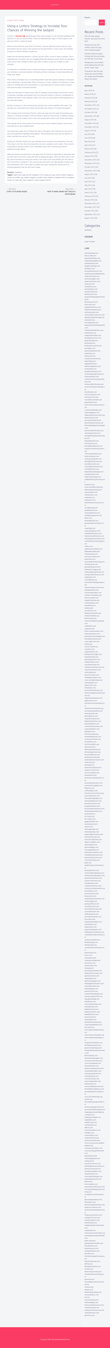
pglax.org (88, 862)
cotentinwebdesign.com (93, 410)
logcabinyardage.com (92, 999)
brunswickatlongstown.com (94, 808)
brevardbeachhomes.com (93, 446)
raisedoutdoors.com (92, 474)
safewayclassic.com (92, 312)
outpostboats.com (91, 652)
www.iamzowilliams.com (93, 1148)
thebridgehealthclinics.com (94, 983)
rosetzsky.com (90, 762)
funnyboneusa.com (91, 883)
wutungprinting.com (92, 850)
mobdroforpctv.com (92, 662)
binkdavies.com (90, 731)
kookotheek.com (90, 369)
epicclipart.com (90, 348)
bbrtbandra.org (90, 343)
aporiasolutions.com (92, 976)
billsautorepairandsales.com (95, 1205)
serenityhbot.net (90, 1019)
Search (87, 17)
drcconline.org (90, 919)
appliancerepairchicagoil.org (94, 317)
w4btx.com (89, 546)
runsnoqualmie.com (92, 1076)
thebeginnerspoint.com (93, 677)
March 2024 (89, 149)
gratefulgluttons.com (92, 659)
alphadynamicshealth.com (94, 1243)
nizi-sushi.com (90, 816)
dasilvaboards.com (91, 713)
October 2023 (90, 167)
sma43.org (88, 1099)
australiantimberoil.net (93, 420)
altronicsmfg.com (91, 292)
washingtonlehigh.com (93, 1117)
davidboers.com (90, 1001)
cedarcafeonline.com (92, 276)
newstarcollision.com (92, 556)
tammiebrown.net (91, 824)
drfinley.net (89, 1264)
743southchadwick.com (93, 454)
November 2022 (90, 207)
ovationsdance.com (92, 603)
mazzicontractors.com (93, 1163)
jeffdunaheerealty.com (93, 1045)
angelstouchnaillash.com (93, 549)
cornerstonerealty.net (92, 1140)
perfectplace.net (91, 618)
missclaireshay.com (91, 253)
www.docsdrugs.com (92, 1079)
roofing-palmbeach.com (93, 459)
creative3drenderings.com (94, 994)
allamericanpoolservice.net (94, 587)
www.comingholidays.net (93, 680)
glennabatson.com (91, 716)
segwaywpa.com (90, 978)
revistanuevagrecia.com (93, 767)
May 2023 (88, 185)
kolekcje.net (89, 608)
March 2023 (89, 192)
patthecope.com (90, 952)
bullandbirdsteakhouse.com (94, 1089)
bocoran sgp (20, 36)
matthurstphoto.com (92, 1220)
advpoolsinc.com (91, 927)
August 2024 (89, 130)
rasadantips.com (90, 286)
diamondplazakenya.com (93, 1199)
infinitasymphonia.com (93, 749)
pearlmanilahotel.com (92, 351)
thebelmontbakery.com (93, 310)
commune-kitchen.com (93, 739)
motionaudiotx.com (92, 1295)
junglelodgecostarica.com (94, 834)
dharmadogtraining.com (93, 1292)
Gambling (18, 172)
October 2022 (90, 211)
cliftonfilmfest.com (92, 469)
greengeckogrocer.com (93, 567)
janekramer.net (90, 814)
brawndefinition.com (92, 724)
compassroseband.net (92, 960)
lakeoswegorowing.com (93, 1271)
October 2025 (90, 112)
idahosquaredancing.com (93, 490)
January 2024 (89, 156)
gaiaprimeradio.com (91, 821)
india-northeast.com (92, 456)
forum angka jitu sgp (47, 175)
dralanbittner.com (91, 510)
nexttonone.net (90, 1017)
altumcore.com (90, 963)
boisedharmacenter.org (93, 639)
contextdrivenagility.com (93, 785)
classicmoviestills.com (93, 670)
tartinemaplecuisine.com (93, 811)
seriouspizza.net (90, 958)
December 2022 (90, 203)
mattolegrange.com (92, 832)
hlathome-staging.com (93, 569)
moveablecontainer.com (93, 400)
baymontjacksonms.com (93, 857)
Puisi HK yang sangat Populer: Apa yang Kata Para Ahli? (95, 38)
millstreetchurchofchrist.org (95, 1233)
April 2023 (88, 189)
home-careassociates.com (94, 631)
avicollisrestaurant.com (93, 916)
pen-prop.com (89, 1027)
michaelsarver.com (91, 564)
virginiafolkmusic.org (92, 600)
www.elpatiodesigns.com (93, 1176)
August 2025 (89, 120)
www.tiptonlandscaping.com (95, 1109)
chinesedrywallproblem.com (95, 875)
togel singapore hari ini (43, 180)
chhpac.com (89, 1289)
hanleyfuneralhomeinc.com (94, 536)
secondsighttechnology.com (95, 562)
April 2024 (88, 145)
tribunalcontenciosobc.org (94, 708)
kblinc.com (88, 518)
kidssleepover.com (91, 302)
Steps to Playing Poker (17, 190)
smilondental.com (91, 554)
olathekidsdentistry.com (93, 533)
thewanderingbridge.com (93, 798)
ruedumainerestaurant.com (94, 760)
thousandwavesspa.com (93, 909)
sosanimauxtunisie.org (92, 358)
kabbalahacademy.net (92, 551)
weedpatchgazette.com (93, 515)
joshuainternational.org (93, 1022)
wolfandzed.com (91, 1125)
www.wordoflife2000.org (94, 487)
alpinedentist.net (91, 364)
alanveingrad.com (91, 844)
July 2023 (88, 178)
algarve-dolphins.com (92, 842)
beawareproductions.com (94, 783)
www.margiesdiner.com (93, 1081)
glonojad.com (89, 765)
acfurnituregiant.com (92, 279)
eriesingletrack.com (91, 520)
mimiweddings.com (91, 1302)
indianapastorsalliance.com (94, 932)
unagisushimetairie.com (93, 335)
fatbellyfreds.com (91, 1174)
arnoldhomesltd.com (92, 464)
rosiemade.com (90, 528)
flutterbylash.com (91, 1246)
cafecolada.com (90, 672)
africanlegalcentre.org (92, 752)
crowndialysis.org (91, 580)
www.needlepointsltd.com (94, 1086)
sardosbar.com (90, 497)
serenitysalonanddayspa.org (94, 274)
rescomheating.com (92, 1300)
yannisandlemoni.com (92, 513)
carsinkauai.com (90, 1230)
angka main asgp (19, 175)
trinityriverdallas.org (92, 616)
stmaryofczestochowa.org (94, 793)
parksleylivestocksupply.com (95, 636)
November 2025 (90, 109)
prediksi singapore (30, 177)
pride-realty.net (90, 1241)
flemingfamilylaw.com (92, 1266)
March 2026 (89, 94)
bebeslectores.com (91, 418)
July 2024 (88, 134)
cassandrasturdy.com (92, 664)
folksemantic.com (91, 495)
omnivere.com (90, 284)
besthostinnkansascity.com (94, 1305)
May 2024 (88, 141)
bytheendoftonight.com (93, 654)
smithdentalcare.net (92, 1307)
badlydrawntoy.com (92, 1009)
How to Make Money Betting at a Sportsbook (61, 191)
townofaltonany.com (92, 860)
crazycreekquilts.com (92, 729)
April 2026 (88, 90)
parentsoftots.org (91, 991)
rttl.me (87, 1297)
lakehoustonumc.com (92, 1012)
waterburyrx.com (91, 924)
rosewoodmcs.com (91, 1135)
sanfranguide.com (91, 682)
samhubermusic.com (92, 1313)
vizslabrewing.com (91, 508)
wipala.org (88, 644)
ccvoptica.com (90, 1115)
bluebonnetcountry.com (93, 346)
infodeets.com (90, 268)
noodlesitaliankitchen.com (94, 330)
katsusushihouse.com (92, 754)
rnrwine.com (89, 1269)
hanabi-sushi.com (91, 1122)
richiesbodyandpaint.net (93, 261)
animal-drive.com (91, 965)
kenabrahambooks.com (93, 736)
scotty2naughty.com (92, 772)
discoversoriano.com (92, 675)
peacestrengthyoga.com (93, 1048)
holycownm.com (90, 896)
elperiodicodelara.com (92, 258)
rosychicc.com (89, 649)
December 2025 (90, 105)
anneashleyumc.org (91, 1066)
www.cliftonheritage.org (93, 1097)
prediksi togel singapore (45, 177)
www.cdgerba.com (91, 1184)
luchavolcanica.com (92, 893)
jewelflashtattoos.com (93, 338)
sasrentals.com (90, 559)
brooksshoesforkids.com (93, 971)
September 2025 (91, 116)
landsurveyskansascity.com (94, 1068)
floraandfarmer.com (92, 441)
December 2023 (90, 160)
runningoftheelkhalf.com (93, 1043)
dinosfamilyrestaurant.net (94, 423)
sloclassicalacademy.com (94, 711)
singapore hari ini (61, 177)
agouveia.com (89, 1279)
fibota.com (88, 1181)
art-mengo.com (90, 819)
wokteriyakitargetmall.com (94, 572)
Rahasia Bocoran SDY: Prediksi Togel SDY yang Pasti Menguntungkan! (93, 47)
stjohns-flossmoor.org (92, 880)
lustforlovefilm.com (92, 744)
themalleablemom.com (93, 801)
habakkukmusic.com (92, 1014)
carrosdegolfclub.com (92, 433)
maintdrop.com (90, 353)
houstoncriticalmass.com (94, 690)
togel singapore (28, 180)
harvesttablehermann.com (94, 430)
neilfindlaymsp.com (91, 914)
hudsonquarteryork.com (93, 1179)
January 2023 (89, 200)
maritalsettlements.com (93, 852)
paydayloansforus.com (93, 307)
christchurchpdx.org (91, 734)
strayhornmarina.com (92, 718)
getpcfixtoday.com (91, 340)
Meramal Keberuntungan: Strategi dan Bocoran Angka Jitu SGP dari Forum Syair (94, 56)
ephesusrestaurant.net (93, 1169)
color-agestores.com (92, 641)
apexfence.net (90, 1315)
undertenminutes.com (92, 281)
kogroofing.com (90, 361)
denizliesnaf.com (91, 945)
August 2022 (89, 218)
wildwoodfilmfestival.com (94, 384)
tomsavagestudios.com (93, 592)
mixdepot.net (89, 1133)
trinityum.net (89, 1161)
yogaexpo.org (89, 628)
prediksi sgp (19, 177)
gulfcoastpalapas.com (93, 981)
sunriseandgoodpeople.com (94, 873)
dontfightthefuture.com (93, 461)
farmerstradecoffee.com (93, 996)
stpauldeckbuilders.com (93, 1071)
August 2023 (89, 174)
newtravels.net (90, 304)
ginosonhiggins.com (91, 847)
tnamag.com (89, 968)
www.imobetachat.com (93, 1004)
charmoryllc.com (90, 685)
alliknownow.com (91, 700)
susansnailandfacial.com (93, 1025)
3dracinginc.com (90, 688)
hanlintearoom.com (92, 1248)
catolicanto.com (90, 610)
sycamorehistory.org (92, 1138)
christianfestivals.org (92, 837)
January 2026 (89, 101)
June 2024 (88, 138)
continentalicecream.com (94, 726)
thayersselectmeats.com (93, 973)
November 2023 (90, 163)
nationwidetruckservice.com (95, 898)
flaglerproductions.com (93, 721)
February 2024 (90, 152)
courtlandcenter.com (92, 911)
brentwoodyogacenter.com (94, 1107)
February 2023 (90, 196)
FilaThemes (66, 1339)
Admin (22, 20)
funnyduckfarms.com (92, 1251)
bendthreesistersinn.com (93, 878)
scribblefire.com (90, 626)
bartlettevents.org (91, 397)
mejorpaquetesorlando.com (94, 538)
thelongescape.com (92, 829)
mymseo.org (89, 1287)
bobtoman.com (90, 356)
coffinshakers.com (91, 790)
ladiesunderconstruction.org (95, 415)
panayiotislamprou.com (93, 371)
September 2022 (91, 214)
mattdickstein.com (91, 1007)
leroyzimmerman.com (92, 1261)
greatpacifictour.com (92, 904)
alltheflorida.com (91, 1223)
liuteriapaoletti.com (92, 870)
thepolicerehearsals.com (93, 698)
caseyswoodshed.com (92, 940)
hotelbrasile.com (91, 392)
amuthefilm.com (90, 742)
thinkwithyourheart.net (93, 477)
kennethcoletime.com (92, 803)
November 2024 (90, 127)
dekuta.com (89, 1127)
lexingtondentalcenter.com (94, 574)
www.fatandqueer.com (93, 1063)
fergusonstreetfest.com (93, 1215)
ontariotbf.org (90, 320)
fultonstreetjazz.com (92, 394)
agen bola (55, 5)
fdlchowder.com (90, 1084)
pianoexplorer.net (91, 1156)
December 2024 (90, 123)
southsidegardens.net (92, 1158)
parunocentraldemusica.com (95, 1187)
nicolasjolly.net (90, 747)
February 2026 (90, 98)
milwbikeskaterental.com (94, 855)
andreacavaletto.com (92, 634)
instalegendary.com (91, 322)
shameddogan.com (91, 989)
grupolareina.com (91, 402)
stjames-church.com (92, 770)
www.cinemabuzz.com (93, 1130)
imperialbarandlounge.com (94, 472)
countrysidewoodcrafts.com (95, 315)
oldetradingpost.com (92, 412)
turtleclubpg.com (91, 901)
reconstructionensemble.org (95, 888)
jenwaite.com (89, 1253)
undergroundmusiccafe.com (94, 1310)
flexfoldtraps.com (91, 1055)
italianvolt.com (90, 500)
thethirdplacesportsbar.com (94, 1166)
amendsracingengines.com (94, 1058)
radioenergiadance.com (93, 366)
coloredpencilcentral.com (94, 466)
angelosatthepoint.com (93, 929)
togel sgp (18, 180)
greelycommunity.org (92, 757)
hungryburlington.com (92, 806)
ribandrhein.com (90, 605)
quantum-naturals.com (93, 1207)
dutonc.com (89, 826)
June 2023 (88, 181)
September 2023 (91, 171)
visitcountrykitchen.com (93, 839)
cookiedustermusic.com (93, 886)
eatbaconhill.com (91, 294)
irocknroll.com (90, 484)
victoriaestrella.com (92, 906)
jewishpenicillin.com (92, 590)
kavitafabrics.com (91, 891)
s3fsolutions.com (91, 443)
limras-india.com (90, 256)
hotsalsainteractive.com (93, 271)
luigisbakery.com (90, 1120)
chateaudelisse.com (92, 376)
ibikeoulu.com (89, 788)
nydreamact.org (90, 333)
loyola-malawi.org (91, 646)
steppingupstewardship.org (94, 1112)
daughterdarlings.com (92, 266)
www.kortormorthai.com (93, 1061)
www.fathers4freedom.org (94, 1035)
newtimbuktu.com (91, 289)
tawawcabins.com (91, 492)
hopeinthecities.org (91, 657)
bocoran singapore (32, 175)
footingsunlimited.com (93, 1073)
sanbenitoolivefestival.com (94, 667)
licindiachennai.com (91, 263)
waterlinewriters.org (92, 986)
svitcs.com (88, 955)
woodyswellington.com (93, 1171)
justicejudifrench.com (92, 796)
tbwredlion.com (90, 1202)
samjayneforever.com (92, 1217)
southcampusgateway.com (94, 374)
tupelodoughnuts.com (92, 531)
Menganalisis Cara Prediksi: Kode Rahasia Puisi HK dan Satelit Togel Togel (94, 65)
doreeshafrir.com (91, 775)
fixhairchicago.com (91, 942)
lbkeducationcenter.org (93, 613)
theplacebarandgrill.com (93, 922)
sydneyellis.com (90, 577)
